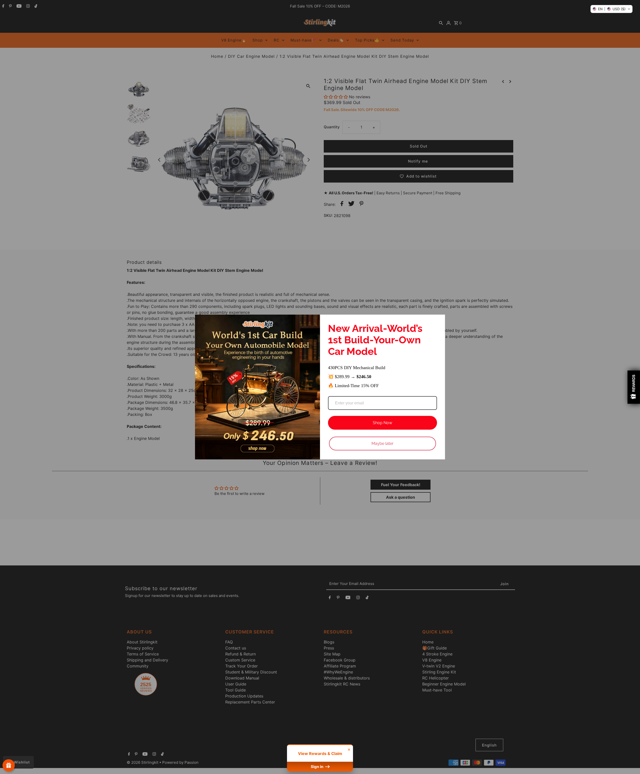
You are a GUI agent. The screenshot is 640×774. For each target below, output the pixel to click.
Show (8, 765)
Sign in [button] (317, 766)
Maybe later (383, 443)
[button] (611, 9)
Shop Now (382, 422)
